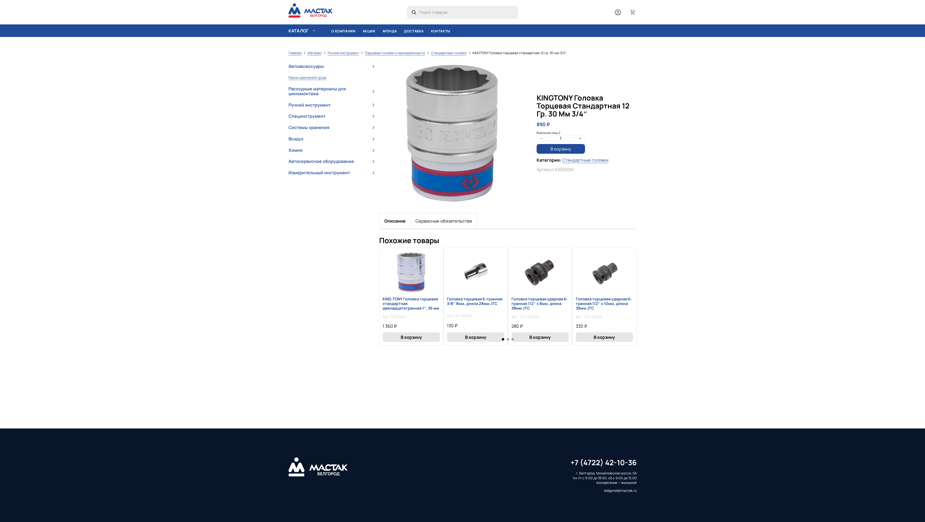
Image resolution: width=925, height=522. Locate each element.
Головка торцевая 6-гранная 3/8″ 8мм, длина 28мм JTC (474, 301)
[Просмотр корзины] (633, 12)
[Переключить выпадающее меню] (314, 31)
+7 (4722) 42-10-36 (603, 462)
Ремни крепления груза (307, 77)
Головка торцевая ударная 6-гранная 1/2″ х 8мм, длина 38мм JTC (539, 303)
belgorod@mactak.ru (620, 490)
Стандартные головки (448, 53)
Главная (295, 53)
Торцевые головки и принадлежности (395, 53)
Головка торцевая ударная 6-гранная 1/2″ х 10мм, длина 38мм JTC (604, 303)
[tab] (395, 221)
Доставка (414, 31)
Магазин (315, 53)
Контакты (440, 31)
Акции (369, 31)
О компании (343, 31)
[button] (331, 66)
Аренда (390, 31)
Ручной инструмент (343, 53)
